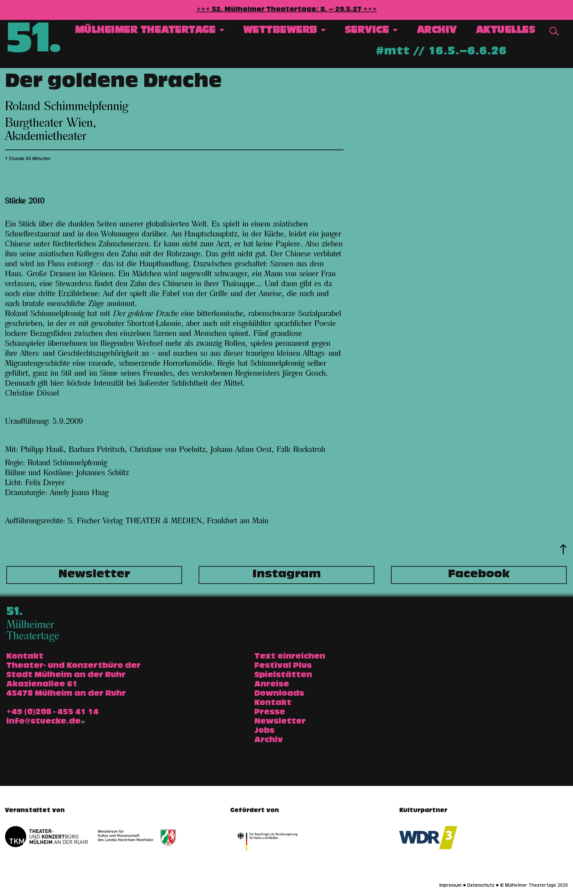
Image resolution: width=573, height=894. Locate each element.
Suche (554, 31)
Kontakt (272, 703)
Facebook (479, 575)
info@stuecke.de (43, 722)
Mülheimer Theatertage (147, 31)
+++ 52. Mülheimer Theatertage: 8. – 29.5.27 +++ (286, 10)
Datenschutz (480, 885)
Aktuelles (506, 31)
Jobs (264, 731)
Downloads (279, 694)
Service (368, 31)
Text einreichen (289, 657)
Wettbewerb (281, 31)
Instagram (286, 575)
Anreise (271, 685)
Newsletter (94, 575)
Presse (269, 713)
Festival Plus (283, 666)
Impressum (450, 885)
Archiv (437, 31)
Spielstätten (283, 675)
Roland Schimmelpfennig (66, 106)
